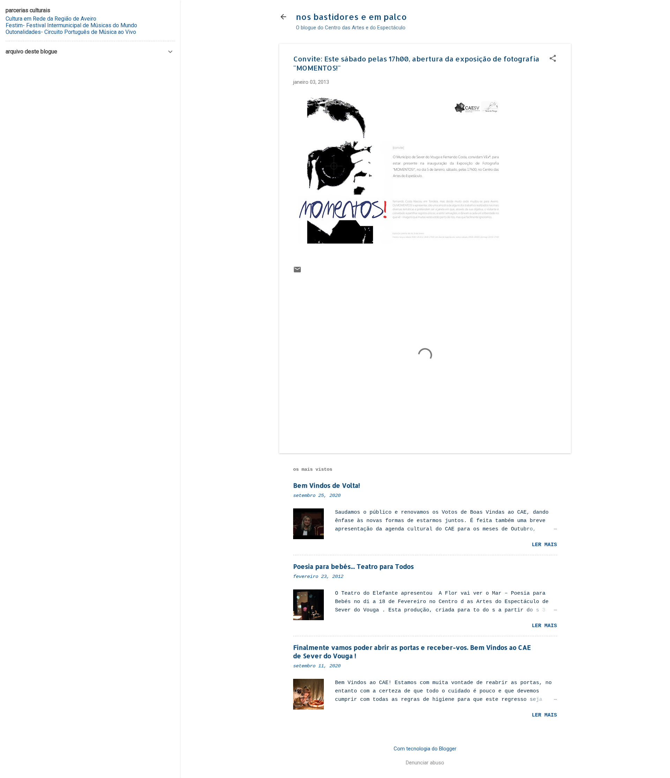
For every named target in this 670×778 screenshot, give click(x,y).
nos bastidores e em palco (351, 16)
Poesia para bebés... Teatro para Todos (353, 566)
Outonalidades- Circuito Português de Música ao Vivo (71, 32)
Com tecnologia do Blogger (425, 749)
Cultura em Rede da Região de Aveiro (51, 18)
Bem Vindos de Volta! (326, 485)
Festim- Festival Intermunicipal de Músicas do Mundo (71, 25)
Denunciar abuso (425, 762)
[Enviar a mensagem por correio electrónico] (297, 272)
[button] (553, 59)
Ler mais (544, 545)
